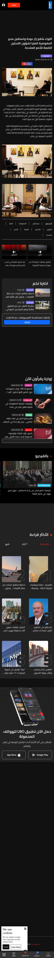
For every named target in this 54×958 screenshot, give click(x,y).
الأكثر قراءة (39, 534)
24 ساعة (44, 544)
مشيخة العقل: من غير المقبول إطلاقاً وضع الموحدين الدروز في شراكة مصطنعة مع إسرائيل (20, 307)
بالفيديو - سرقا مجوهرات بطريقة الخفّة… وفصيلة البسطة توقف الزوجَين (41, 586)
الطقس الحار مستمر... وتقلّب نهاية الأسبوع (42, 671)
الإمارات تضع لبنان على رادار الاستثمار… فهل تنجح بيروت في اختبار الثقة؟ (29, 492)
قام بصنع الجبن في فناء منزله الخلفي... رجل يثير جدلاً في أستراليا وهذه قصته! (17, 420)
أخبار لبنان (30, 290)
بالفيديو (41, 455)
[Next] (3, 478)
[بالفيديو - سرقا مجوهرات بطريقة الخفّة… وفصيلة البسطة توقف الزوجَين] (40, 573)
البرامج (14, 955)
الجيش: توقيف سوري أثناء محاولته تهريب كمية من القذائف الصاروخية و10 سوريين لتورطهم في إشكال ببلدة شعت (14, 628)
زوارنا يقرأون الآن (38, 378)
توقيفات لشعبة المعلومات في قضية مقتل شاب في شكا (18, 405)
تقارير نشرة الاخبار (44, 485)
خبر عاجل (28, 430)
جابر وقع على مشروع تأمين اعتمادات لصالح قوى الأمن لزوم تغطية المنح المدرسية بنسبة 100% (42, 628)
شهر (7, 544)
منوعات (28, 415)
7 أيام (25, 544)
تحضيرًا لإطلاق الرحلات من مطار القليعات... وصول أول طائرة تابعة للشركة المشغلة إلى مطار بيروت (19, 295)
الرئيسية (48, 955)
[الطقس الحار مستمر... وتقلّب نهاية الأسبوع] (40, 658)
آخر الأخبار (28, 385)
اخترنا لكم (40, 283)
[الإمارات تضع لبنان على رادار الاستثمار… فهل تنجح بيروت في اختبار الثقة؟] (27, 478)
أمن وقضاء (27, 400)
